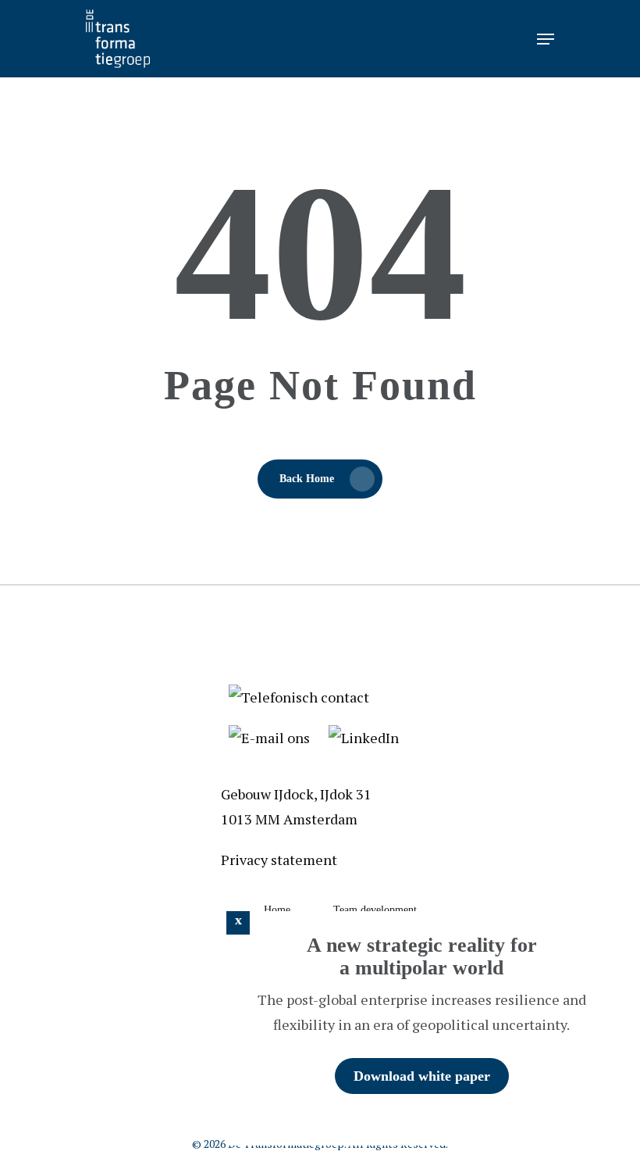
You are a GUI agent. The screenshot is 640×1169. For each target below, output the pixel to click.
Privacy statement (279, 859)
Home (277, 910)
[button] (238, 923)
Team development (375, 910)
